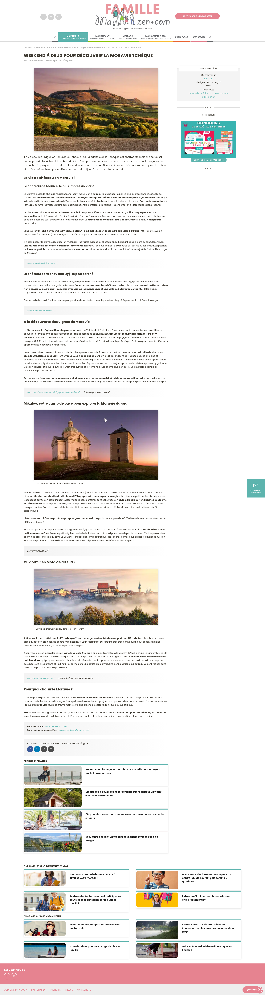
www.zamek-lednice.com (41, 263)
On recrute (84, 989)
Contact (252, 989)
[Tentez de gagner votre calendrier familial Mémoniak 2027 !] (208, 139)
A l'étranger (80, 47)
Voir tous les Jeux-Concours (209, 160)
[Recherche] (58, 17)
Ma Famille (39, 47)
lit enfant (209, 78)
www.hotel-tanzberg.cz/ (40, 678)
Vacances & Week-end (59, 47)
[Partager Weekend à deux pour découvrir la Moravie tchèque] (30, 749)
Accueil (27, 47)
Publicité (55, 989)
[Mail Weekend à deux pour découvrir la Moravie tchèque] (51, 749)
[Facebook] (43, 17)
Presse (69, 989)
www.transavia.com (56, 726)
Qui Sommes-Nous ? (15, 989)
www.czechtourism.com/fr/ (74, 730)
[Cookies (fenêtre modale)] (260, 990)
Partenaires (38, 989)
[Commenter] (44, 749)
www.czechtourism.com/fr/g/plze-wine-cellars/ (53, 392)
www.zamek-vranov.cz (39, 310)
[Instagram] (51, 17)
